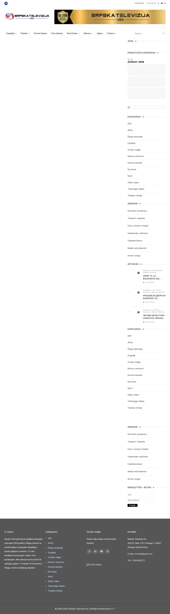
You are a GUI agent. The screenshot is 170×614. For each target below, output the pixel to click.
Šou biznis (132, 169)
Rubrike (24, 33)
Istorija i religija (134, 150)
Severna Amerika (135, 163)
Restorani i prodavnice (137, 211)
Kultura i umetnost (136, 156)
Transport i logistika (136, 218)
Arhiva (130, 130)
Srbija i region (133, 182)
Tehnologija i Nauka (136, 189)
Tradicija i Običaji (135, 195)
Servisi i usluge (134, 255)
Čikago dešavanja (135, 137)
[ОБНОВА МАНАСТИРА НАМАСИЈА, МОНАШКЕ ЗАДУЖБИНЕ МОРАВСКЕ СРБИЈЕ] (134, 316)
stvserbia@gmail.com (143, 554)
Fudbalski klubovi (135, 241)
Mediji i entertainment (137, 248)
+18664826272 (138, 560)
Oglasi (100, 33)
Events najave (40, 33)
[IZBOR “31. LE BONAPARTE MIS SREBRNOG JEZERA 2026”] (134, 276)
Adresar (87, 33)
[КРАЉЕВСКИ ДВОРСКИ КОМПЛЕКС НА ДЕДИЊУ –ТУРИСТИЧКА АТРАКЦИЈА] (134, 296)
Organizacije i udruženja (138, 233)
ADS (129, 124)
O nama (110, 33)
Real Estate (72, 33)
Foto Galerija (57, 33)
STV (113, 609)
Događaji (10, 33)
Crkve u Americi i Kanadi (138, 226)
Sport (130, 176)
